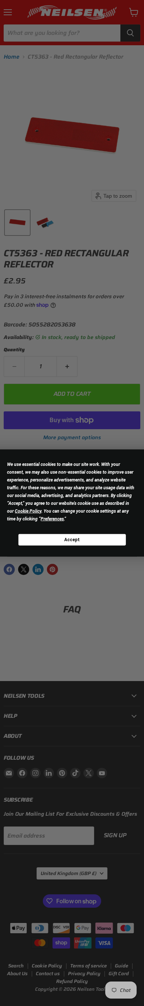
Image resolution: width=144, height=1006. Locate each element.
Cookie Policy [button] (28, 511)
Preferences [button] (52, 519)
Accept (72, 539)
